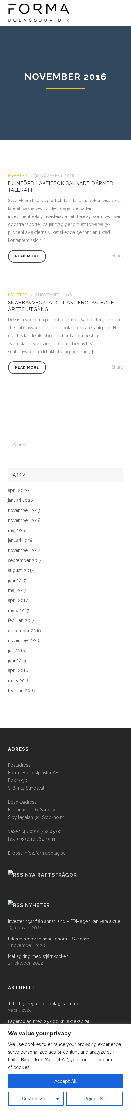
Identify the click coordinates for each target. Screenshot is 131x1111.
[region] (65, 1067)
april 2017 (18, 600)
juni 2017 (17, 580)
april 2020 (18, 490)
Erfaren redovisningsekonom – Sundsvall (50, 939)
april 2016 (18, 670)
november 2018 (24, 520)
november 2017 (24, 550)
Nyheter (17, 175)
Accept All (65, 1081)
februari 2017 (21, 620)
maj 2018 (17, 530)
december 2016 (24, 630)
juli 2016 (16, 650)
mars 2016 (19, 680)
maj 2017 (17, 590)
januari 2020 (20, 500)
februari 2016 (21, 690)
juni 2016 (17, 660)
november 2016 (24, 640)
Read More (27, 256)
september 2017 (24, 560)
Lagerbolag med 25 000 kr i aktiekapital (48, 1021)
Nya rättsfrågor (51, 875)
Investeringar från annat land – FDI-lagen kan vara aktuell (65, 921)
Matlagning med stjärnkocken (38, 956)
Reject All (94, 1098)
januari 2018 (20, 540)
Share (117, 255)
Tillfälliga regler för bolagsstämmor (44, 1003)
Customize (33, 1098)
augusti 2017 (20, 570)
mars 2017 (18, 610)
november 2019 (24, 510)
